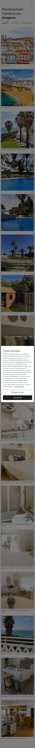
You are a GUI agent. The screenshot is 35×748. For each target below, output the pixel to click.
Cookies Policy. (19, 386)
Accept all (18, 398)
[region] (17, 374)
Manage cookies (17, 392)
